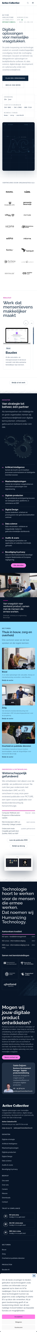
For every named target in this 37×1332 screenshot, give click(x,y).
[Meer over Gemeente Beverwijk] (27, 203)
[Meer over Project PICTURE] (27, 215)
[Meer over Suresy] (9, 250)
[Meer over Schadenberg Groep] (27, 227)
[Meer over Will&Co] (9, 238)
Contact (5, 1202)
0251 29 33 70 (7, 1128)
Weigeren (18, 1322)
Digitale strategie (8, 1139)
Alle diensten (18, 565)
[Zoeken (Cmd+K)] (28, 3)
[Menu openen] (33, 3)
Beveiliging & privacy (10, 1169)
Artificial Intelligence (9, 1144)
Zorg (4, 1254)
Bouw (4, 1250)
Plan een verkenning (15, 78)
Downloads (6, 1198)
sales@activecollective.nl (23, 1128)
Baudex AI (5, 1270)
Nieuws (4, 1193)
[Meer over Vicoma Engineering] (9, 227)
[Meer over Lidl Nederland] (27, 192)
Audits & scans (7, 1165)
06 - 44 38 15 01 (19, 1088)
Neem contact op (11, 1057)
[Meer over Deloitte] (9, 192)
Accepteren (18, 1317)
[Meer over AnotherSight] (27, 273)
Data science (6, 1161)
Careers (5, 1189)
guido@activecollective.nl (22, 1091)
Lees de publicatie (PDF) (18, 840)
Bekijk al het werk (18, 383)
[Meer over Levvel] (9, 215)
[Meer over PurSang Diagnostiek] (9, 261)
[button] (34, 1276)
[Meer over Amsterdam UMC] (9, 203)
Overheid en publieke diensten (13, 1258)
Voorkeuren (18, 1327)
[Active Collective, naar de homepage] (18, 1105)
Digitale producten (9, 1152)
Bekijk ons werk (13, 85)
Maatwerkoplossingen (10, 1148)
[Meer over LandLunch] (27, 261)
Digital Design (7, 1156)
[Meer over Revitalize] (9, 273)
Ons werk (5, 1181)
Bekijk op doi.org (18, 846)
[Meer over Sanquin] (27, 250)
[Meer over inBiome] (27, 238)
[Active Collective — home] (11, 3)
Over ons (5, 1185)
